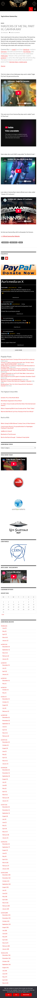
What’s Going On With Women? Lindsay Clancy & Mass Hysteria (18, 423)
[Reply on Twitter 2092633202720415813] (2, 327)
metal (14, 49)
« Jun (2, 614)
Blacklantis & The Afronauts (8, 434)
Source (3, 66)
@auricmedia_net (12, 287)
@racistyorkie (18, 320)
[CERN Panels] (18, 552)
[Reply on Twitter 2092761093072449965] (2, 314)
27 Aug (19, 287)
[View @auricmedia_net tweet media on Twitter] (3, 293)
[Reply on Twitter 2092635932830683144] (2, 345)
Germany (4, 51)
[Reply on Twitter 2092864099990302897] (2, 297)
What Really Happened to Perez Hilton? (11, 400)
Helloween (4, 56)
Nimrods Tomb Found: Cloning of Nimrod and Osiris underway (18, 359)
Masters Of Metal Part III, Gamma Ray (18, 27)
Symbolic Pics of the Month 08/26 (10, 397)
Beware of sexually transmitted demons (11, 379)
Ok (8, 994)
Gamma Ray (5, 242)
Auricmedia (4, 287)
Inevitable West (5, 304)
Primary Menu (35, 9)
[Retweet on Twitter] (1, 301)
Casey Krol (4, 333)
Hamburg (26, 49)
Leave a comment (15, 32)
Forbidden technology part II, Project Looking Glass (14, 368)
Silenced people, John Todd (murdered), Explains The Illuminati (17, 370)
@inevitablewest (16, 304)
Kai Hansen (27, 51)
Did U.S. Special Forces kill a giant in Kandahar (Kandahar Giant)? (18, 376)
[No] (35, 992)
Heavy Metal (13, 242)
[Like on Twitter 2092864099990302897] (10, 297)
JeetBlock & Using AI (6, 431)
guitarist (3, 58)
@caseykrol (12, 333)
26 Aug (23, 304)
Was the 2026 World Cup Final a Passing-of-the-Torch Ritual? (17, 411)
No (16, 994)
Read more (26, 994)
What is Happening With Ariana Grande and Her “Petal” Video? (17, 408)
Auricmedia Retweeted (8, 302)
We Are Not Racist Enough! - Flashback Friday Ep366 (15, 437)
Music (2, 23)
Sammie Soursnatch (6, 320)
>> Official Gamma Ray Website (10, 236)
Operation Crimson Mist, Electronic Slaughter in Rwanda (16, 381)
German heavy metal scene (18, 62)
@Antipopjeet (6, 289)
